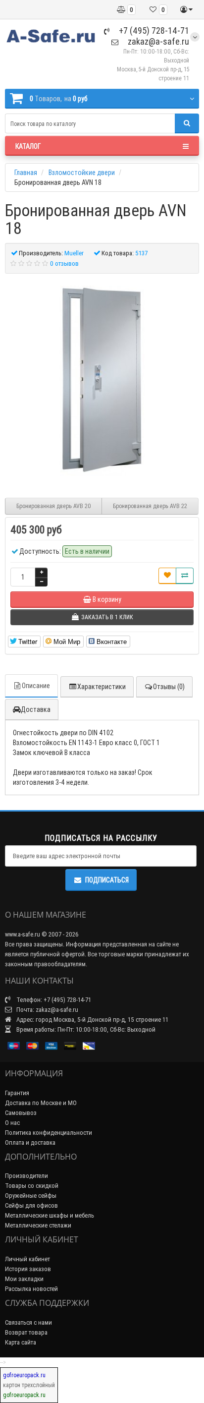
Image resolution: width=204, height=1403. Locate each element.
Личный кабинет (27, 1259)
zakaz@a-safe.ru (157, 41)
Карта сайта (20, 1342)
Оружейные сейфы (30, 1195)
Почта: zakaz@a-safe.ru (46, 1009)
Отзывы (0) (169, 686)
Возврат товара (26, 1332)
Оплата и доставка (30, 1142)
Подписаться (107, 880)
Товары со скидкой (31, 1185)
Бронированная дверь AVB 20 (53, 506)
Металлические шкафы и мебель (49, 1215)
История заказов (28, 1269)
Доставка (36, 709)
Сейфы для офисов (31, 1205)
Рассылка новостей (31, 1289)
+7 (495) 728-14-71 (153, 30)
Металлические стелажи (38, 1225)
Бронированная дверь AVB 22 (150, 506)
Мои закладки (24, 1279)
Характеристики (101, 686)
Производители (26, 1175)
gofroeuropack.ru (24, 1375)
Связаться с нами (28, 1322)
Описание (36, 685)
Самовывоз (21, 1113)
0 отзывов (64, 263)
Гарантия (17, 1093)
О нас (12, 1122)
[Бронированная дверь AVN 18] (102, 381)
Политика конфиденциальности (48, 1132)
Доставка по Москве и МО (41, 1103)
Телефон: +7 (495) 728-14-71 (53, 999)
